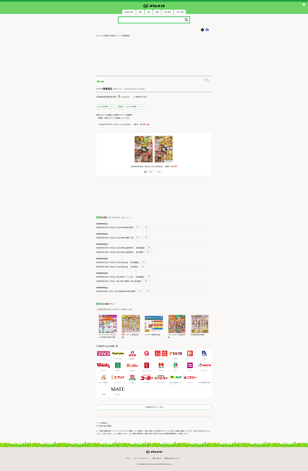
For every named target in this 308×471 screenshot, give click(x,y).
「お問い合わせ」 (107, 433)
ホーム (99, 36)
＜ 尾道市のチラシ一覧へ (154, 407)
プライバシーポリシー (141, 458)
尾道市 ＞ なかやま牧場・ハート (130, 106)
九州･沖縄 (179, 12)
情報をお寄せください (172, 458)
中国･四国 (167, 12)
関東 (140, 12)
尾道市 (113, 36)
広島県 (106, 36)
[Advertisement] (154, 57)
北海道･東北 (129, 12)
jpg (151, 171)
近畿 (157, 12)
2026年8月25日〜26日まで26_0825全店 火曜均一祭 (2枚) (124, 124)
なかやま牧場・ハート (105, 106)
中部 (148, 12)
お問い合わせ (156, 458)
